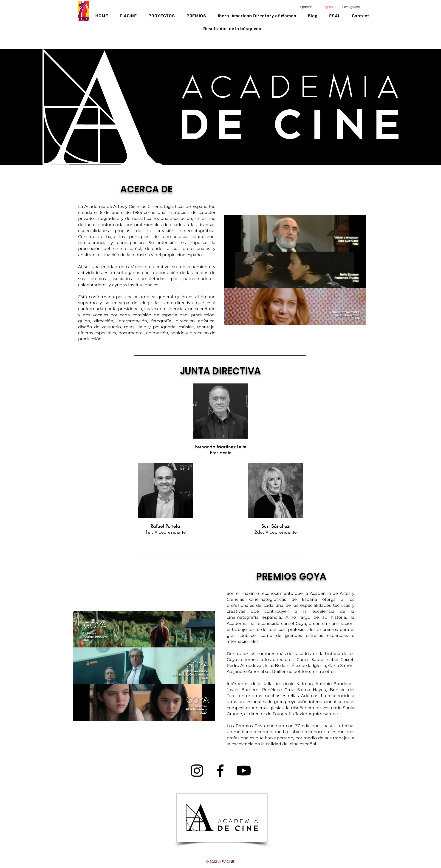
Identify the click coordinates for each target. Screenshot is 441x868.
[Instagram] (197, 770)
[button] (128, 15)
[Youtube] (243, 770)
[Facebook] (220, 770)
